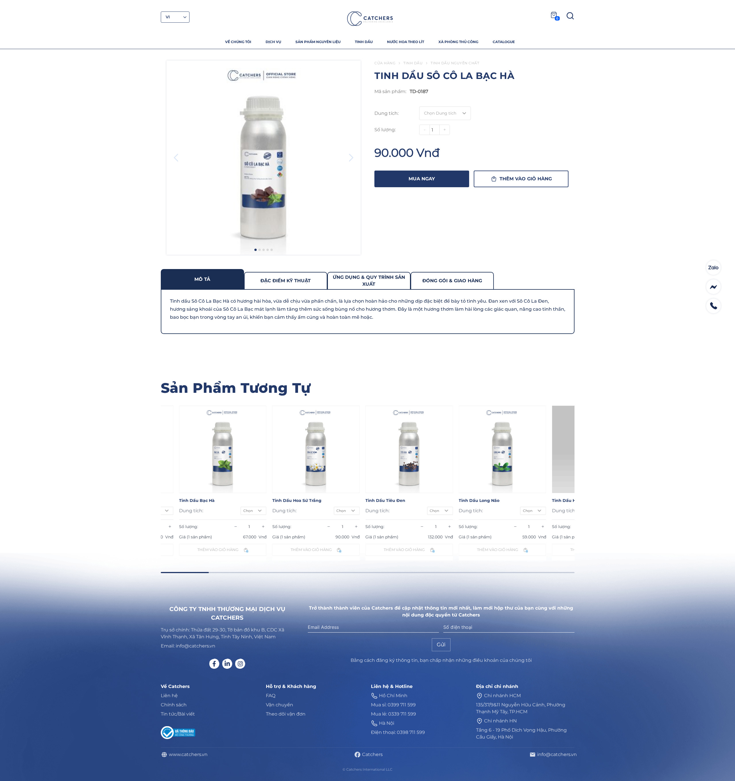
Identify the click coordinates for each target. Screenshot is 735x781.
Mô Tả (202, 279)
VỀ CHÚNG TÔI (238, 42)
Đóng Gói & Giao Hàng (452, 280)
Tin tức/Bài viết (178, 714)
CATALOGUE (504, 42)
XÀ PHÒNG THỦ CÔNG (458, 42)
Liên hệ (169, 695)
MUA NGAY (422, 178)
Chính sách (174, 704)
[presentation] (176, 158)
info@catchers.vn (556, 754)
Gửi (441, 644)
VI (168, 17)
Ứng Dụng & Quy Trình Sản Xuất (369, 280)
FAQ (270, 695)
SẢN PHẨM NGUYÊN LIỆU (318, 42)
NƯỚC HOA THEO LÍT (405, 42)
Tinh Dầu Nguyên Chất (455, 63)
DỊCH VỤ (273, 42)
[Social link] (214, 664)
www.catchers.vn (187, 754)
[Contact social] (713, 267)
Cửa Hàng (384, 63)
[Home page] (370, 18)
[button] (255, 250)
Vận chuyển (279, 704)
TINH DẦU (364, 42)
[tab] (202, 279)
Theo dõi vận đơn (285, 714)
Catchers (371, 754)
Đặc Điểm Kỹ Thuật (285, 280)
